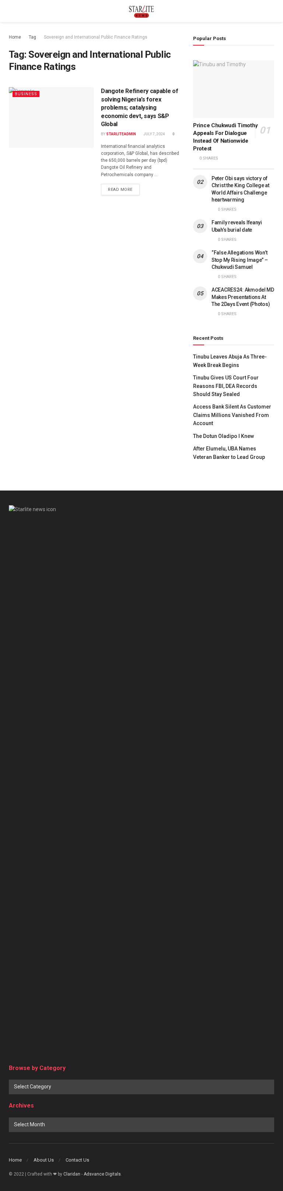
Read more (120, 189)
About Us (44, 1160)
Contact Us (77, 1160)
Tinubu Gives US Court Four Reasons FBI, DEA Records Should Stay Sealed (226, 386)
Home (15, 37)
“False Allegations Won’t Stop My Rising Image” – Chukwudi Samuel (240, 260)
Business (26, 94)
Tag (32, 37)
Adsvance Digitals (102, 1174)
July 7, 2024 (154, 134)
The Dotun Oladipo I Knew (223, 436)
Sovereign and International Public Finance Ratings (95, 37)
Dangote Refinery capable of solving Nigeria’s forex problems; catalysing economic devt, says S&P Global (139, 108)
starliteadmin (121, 134)
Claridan (71, 1174)
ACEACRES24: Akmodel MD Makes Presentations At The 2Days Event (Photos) (243, 297)
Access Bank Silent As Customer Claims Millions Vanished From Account (232, 415)
